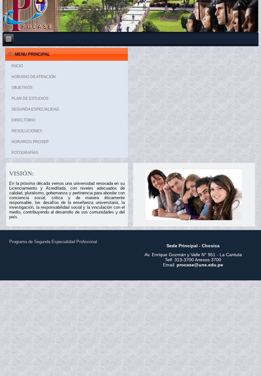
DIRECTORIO (23, 120)
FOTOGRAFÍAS (24, 152)
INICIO (17, 66)
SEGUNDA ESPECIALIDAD (35, 109)
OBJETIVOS (21, 87)
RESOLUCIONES (26, 131)
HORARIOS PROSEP (30, 142)
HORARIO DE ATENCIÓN (33, 77)
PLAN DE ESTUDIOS (29, 98)
